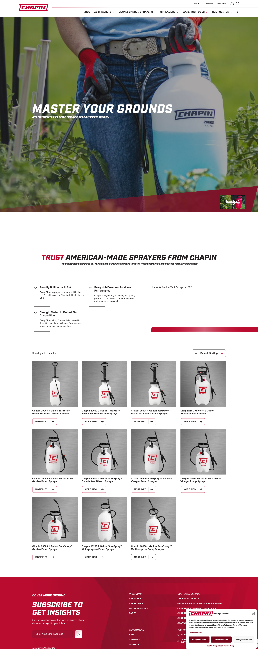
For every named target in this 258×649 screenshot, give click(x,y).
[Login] (237, 4)
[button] (252, 613)
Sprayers (135, 598)
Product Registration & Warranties (200, 603)
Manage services (196, 632)
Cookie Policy (212, 646)
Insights (221, 4)
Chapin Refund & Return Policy (196, 608)
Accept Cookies (199, 639)
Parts (132, 613)
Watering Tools (138, 608)
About (197, 4)
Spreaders (136, 603)
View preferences (243, 639)
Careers (209, 4)
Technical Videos (188, 598)
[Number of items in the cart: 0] (232, 4)
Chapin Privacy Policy (226, 646)
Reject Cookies (221, 639)
